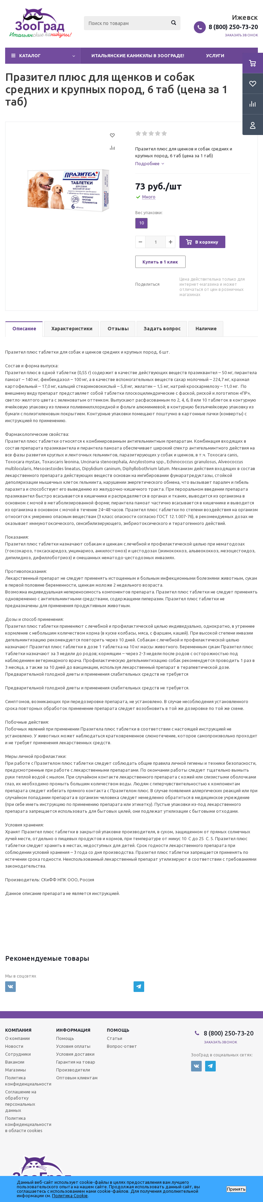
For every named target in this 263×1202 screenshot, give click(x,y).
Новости (14, 1046)
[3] (151, 133)
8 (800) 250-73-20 (233, 26)
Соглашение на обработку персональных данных (20, 1101)
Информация (73, 1030)
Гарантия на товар (75, 1061)
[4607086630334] (68, 189)
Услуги (215, 55)
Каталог (30, 55)
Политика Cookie (70, 1195)
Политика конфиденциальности (28, 1080)
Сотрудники (18, 1054)
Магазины (15, 1069)
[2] (145, 133)
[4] (158, 133)
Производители (73, 1069)
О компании (17, 1038)
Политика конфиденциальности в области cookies (28, 1124)
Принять (236, 1189)
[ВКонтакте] (10, 986)
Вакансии (14, 1061)
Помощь (118, 1030)
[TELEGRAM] (139, 986)
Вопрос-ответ (122, 1046)
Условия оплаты (73, 1046)
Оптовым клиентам (77, 1077)
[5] (164, 133)
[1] (138, 133)
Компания (18, 1030)
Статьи (114, 1038)
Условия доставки (75, 1054)
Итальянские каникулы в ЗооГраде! (137, 55)
